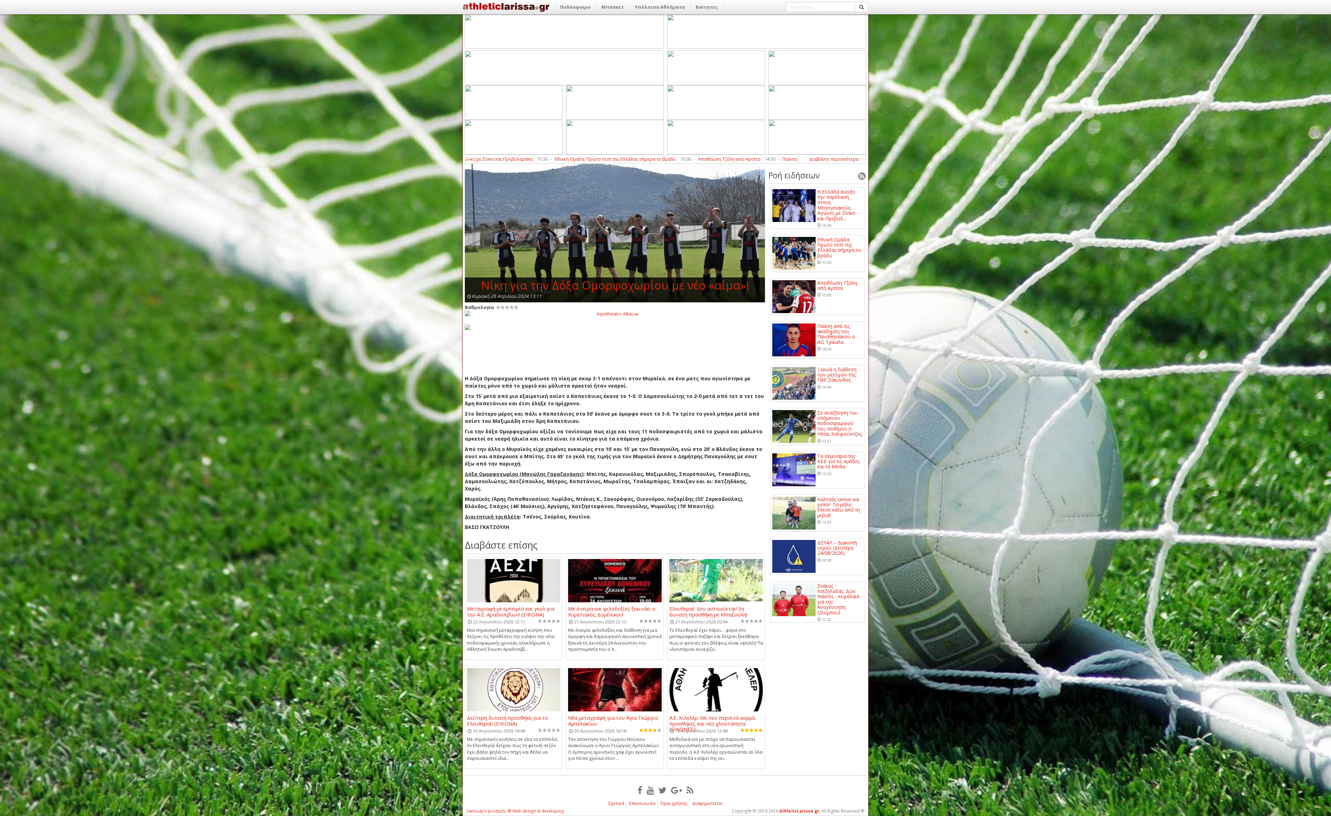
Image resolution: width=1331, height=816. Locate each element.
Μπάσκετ (612, 7)
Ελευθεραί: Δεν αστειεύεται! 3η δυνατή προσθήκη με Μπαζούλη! (708, 611)
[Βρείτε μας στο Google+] (676, 790)
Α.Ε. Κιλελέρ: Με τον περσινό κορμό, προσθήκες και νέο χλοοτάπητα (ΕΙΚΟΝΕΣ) (712, 720)
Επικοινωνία (642, 803)
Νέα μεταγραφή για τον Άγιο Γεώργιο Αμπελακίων (613, 720)
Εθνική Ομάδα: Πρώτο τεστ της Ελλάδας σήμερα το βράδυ (839, 247)
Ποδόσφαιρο (575, 7)
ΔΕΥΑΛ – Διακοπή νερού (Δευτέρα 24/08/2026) (837, 548)
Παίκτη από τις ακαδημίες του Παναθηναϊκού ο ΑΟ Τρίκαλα (679, 159)
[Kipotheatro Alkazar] (615, 313)
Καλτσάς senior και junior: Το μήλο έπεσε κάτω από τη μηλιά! (838, 507)
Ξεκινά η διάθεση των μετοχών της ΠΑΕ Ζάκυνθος (836, 375)
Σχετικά (616, 803)
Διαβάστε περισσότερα (834, 159)
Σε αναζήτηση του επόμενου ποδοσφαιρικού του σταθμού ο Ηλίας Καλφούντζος (839, 423)
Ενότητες (707, 7)
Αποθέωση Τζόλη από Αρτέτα (564, 159)
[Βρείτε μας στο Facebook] (639, 790)
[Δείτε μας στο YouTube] (650, 790)
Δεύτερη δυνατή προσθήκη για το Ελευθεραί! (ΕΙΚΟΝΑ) (507, 720)
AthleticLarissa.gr (799, 811)
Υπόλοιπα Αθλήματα (660, 7)
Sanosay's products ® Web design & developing (515, 811)
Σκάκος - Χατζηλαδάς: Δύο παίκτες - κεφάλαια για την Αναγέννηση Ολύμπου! (838, 599)
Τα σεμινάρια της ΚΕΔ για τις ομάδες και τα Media (838, 461)
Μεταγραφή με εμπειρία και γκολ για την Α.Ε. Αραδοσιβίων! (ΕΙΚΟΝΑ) (510, 611)
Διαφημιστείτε (707, 803)
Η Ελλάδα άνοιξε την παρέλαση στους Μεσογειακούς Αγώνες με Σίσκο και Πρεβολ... (836, 205)
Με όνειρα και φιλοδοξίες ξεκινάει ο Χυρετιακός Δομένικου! (611, 611)
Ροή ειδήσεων (794, 175)
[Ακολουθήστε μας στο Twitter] (663, 790)
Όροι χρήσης (673, 803)
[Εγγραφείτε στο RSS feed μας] (690, 790)
